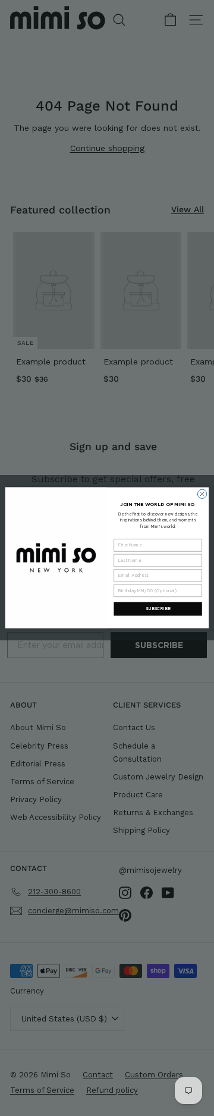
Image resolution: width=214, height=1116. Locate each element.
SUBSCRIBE (158, 608)
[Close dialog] (201, 493)
